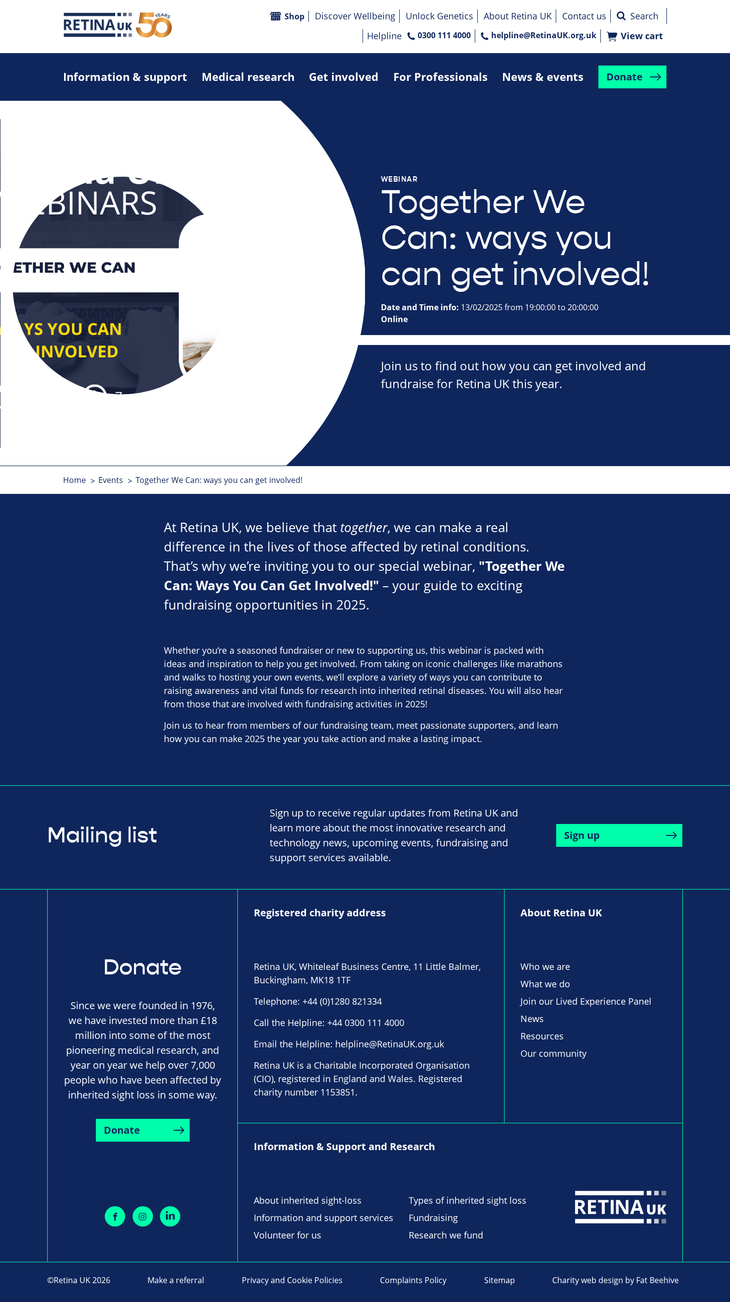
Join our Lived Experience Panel (586, 1001)
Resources (542, 1036)
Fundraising (433, 1218)
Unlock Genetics (439, 16)
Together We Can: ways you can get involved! (219, 480)
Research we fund (446, 1235)
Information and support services (323, 1218)
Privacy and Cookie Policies (292, 1280)
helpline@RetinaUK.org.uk (543, 35)
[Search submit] (621, 16)
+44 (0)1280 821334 (342, 1001)
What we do (545, 984)
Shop (294, 16)
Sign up (582, 835)
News (532, 1019)
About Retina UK (518, 16)
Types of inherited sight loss (467, 1200)
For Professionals (440, 76)
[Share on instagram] (143, 1216)
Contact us (584, 16)
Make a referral (175, 1280)
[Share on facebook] (115, 1216)
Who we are (545, 966)
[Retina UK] (117, 25)
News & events (543, 76)
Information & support (125, 76)
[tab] (79, 480)
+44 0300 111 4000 (365, 1022)
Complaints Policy (413, 1280)
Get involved (343, 76)
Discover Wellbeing (355, 16)
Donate (624, 76)
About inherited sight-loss (308, 1200)
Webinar (399, 179)
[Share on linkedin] (170, 1216)
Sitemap (499, 1280)
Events (110, 480)
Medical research (248, 76)
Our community (553, 1053)
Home (74, 480)
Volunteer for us (287, 1235)
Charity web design (587, 1280)
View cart (642, 36)
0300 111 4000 (444, 35)
